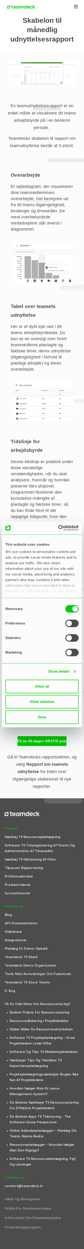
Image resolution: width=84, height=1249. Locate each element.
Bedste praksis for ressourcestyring (40, 1012)
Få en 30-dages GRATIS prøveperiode (42, 741)
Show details (59, 671)
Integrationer (16, 940)
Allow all (42, 686)
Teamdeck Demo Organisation (30, 965)
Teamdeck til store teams (27, 982)
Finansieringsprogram (23, 1227)
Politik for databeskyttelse (28, 1209)
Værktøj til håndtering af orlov (30, 859)
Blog (8, 915)
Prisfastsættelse (19, 876)
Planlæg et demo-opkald (26, 949)
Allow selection (42, 702)
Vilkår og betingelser (22, 1199)
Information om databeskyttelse (33, 1218)
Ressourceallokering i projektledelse (39, 1021)
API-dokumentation (21, 923)
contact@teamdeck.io (24, 1186)
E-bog (10, 991)
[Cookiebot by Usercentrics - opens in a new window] (59, 528)
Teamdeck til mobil (21, 957)
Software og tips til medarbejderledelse (44, 1052)
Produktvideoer (18, 885)
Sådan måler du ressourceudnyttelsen (41, 1029)
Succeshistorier (18, 893)
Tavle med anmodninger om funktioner (38, 974)
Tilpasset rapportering (24, 868)
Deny (42, 717)
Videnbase (13, 932)
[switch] (72, 623)
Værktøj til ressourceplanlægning (32, 837)
